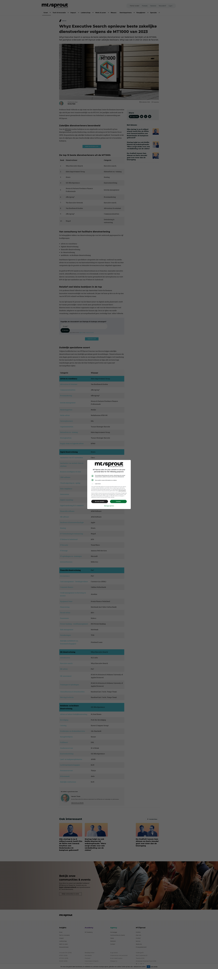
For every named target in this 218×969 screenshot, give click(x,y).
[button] (109, 484)
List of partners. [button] (122, 490)
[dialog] (109, 484)
